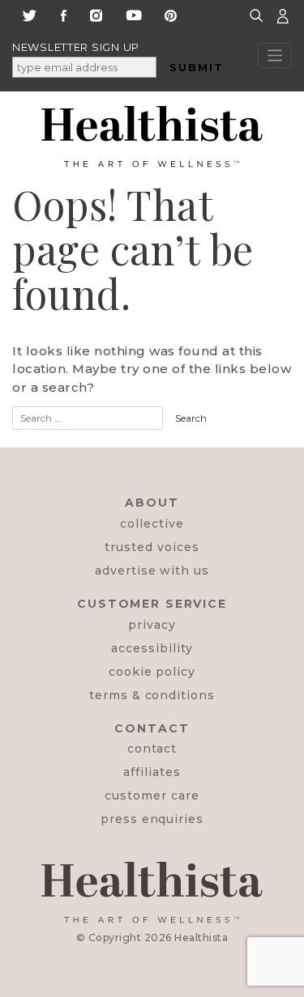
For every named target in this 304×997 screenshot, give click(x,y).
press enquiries (152, 819)
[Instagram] (96, 14)
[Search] (259, 15)
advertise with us (152, 570)
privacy (152, 624)
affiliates (151, 772)
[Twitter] (29, 14)
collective (151, 523)
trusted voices (152, 547)
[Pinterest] (171, 14)
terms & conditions (152, 695)
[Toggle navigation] (275, 55)
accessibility (151, 648)
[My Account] (283, 15)
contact (152, 748)
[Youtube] (134, 14)
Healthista (201, 937)
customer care (152, 795)
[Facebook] (63, 14)
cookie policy (152, 671)
